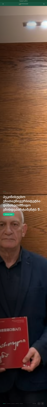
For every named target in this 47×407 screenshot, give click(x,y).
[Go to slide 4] (17, 403)
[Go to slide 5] (21, 403)
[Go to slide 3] (13, 403)
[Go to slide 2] (9, 403)
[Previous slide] (38, 403)
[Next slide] (42, 403)
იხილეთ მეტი (8, 212)
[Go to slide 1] (4, 403)
